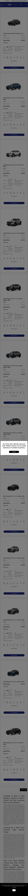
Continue (14, 451)
